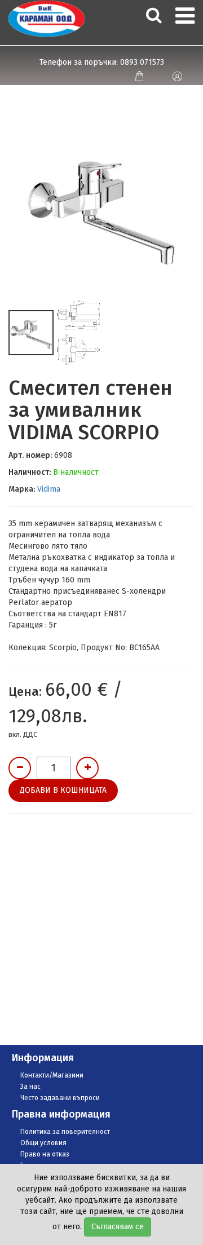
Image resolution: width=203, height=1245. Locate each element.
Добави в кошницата (63, 790)
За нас (30, 1087)
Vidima (48, 489)
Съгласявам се (117, 1226)
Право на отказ (44, 1154)
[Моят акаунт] (177, 76)
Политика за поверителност (65, 1132)
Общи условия (43, 1143)
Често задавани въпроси (60, 1098)
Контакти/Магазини (51, 1075)
